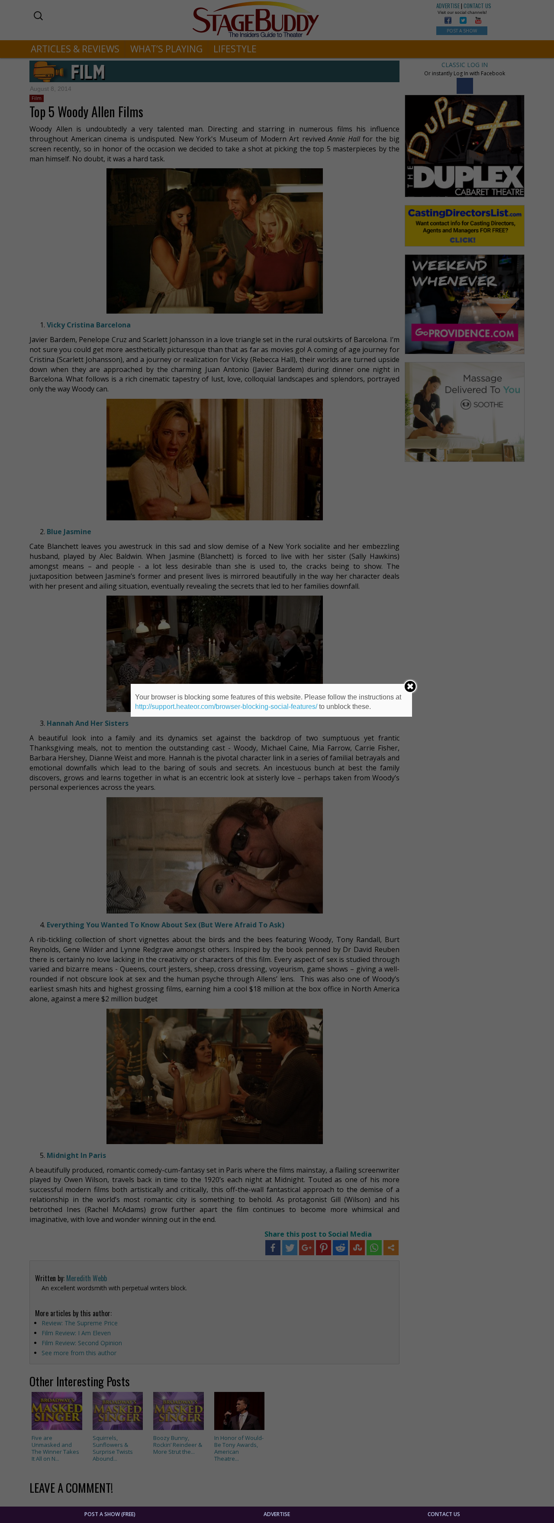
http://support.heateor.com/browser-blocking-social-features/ (226, 706)
